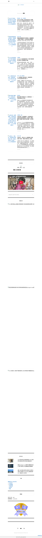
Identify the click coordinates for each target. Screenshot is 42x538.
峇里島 (10, 487)
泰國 (10, 488)
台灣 (18, 36)
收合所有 (15, 481)
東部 (20, 36)
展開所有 (10, 481)
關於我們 (18, 537)
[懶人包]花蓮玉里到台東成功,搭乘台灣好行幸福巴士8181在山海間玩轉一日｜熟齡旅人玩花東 (26, 472)
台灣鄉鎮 (11, 484)
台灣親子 (11, 483)
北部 (21, 18)
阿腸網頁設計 (40, 535)
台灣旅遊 (24, 18)
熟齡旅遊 (18, 18)
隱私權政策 (23, 537)
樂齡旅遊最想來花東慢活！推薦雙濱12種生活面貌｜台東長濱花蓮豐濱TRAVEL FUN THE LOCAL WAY (25, 39)
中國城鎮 (11, 486)
